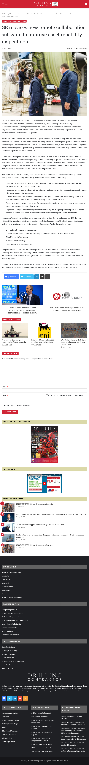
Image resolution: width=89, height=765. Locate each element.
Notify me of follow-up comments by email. (66, 395)
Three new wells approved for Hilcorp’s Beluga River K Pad (40, 524)
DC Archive (6, 583)
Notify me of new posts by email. (17, 405)
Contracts (5, 717)
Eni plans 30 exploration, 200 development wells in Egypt (42, 341)
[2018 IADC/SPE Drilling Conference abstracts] (8, 507)
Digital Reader (7, 587)
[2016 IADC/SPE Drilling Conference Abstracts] (8, 548)
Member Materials (9, 734)
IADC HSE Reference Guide (41, 744)
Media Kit (5, 576)
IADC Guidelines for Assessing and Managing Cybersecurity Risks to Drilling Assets (73, 730)
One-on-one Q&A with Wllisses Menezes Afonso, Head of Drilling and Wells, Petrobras (51, 514)
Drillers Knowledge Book (41, 713)
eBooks (4, 727)
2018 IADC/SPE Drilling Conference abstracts (34, 504)
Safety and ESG (7, 631)
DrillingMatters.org (9, 650)
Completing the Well (10, 610)
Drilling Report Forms (10, 720)
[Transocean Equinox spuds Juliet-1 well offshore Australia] (15, 330)
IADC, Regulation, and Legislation (15, 620)
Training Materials (9, 742)
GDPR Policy (63, 761)
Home (5, 14)
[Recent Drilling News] (44, 462)
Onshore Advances (9, 628)
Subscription (7, 738)
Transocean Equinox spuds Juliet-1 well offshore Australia (14, 341)
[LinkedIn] (36, 276)
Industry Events (8, 665)
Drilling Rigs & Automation (12, 613)
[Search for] (86, 5)
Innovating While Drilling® (28, 14)
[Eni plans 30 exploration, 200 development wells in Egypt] (44, 330)
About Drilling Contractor (11, 572)
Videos (4, 594)
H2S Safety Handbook (39, 717)
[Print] (47, 276)
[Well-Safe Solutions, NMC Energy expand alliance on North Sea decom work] (74, 330)
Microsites (13, 14)
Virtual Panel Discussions (12, 597)
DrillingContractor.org (30, 761)
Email (5, 395)
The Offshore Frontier (10, 635)
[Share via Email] (42, 276)
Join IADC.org (7, 668)
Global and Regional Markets (13, 617)
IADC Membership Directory (13, 661)
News (24, 21)
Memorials (6, 590)
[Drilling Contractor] (44, 4)
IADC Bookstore (8, 658)
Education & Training (10, 731)
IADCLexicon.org (8, 654)
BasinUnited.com (8, 647)
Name (5, 387)
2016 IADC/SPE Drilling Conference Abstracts (34, 545)
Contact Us (6, 579)
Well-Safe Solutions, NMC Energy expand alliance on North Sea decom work (74, 342)
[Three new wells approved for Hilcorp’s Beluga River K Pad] (8, 527)
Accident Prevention (10, 713)
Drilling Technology (10, 724)
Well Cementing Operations (42, 751)
